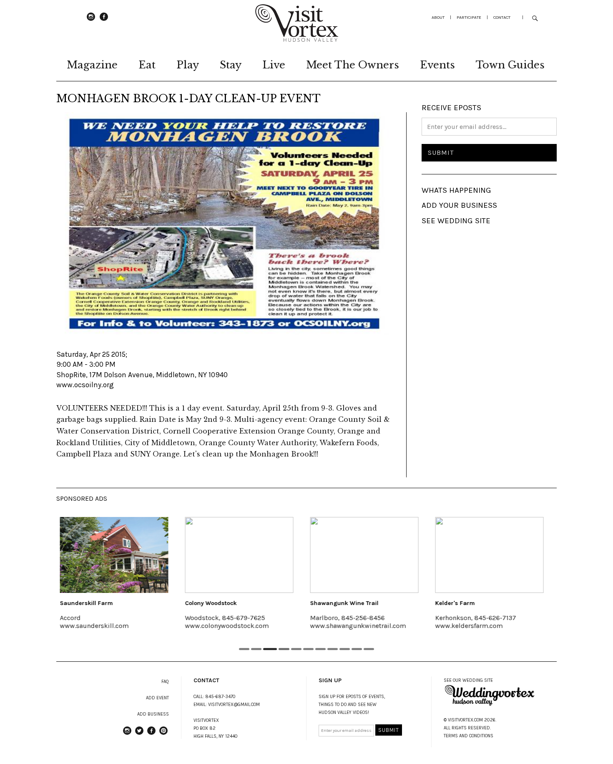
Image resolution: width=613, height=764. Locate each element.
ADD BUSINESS (153, 714)
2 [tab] (256, 649)
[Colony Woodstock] (130, 555)
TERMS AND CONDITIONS (468, 736)
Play (187, 65)
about (438, 17)
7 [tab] (321, 649)
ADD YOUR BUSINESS (459, 205)
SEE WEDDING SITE (456, 220)
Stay (230, 65)
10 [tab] (357, 649)
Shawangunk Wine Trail (235, 603)
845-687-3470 (220, 696)
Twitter (139, 734)
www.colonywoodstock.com (118, 626)
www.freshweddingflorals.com (497, 626)
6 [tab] (309, 649)
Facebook (104, 20)
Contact (501, 17)
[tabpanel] (130, 578)
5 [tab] (296, 649)
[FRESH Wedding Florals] (506, 555)
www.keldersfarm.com (360, 626)
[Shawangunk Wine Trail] (255, 555)
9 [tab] (345, 649)
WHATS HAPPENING (456, 190)
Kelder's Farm (346, 603)
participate (469, 17)
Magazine (92, 65)
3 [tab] (268, 649)
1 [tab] (244, 649)
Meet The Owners (352, 65)
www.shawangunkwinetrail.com (249, 626)
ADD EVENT (157, 698)
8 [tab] (333, 649)
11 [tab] (369, 649)
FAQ (165, 681)
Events (437, 65)
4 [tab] (282, 649)
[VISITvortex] (296, 39)
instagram (91, 20)
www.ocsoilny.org (85, 385)
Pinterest (163, 734)
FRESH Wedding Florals (485, 603)
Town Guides (510, 65)
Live (273, 65)
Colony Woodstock (102, 603)
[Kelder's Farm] (381, 555)
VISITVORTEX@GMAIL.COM (234, 704)
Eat (147, 65)
